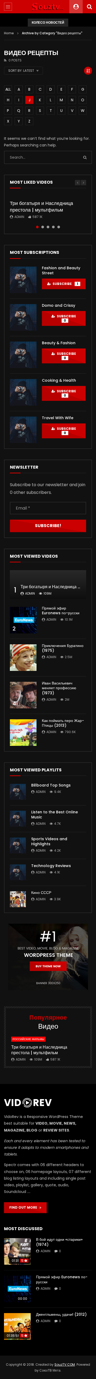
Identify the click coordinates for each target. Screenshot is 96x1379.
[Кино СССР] (18, 899)
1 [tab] (37, 227)
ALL (8, 89)
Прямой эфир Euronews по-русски (60, 611)
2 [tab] (42, 227)
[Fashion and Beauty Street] (23, 280)
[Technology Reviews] (18, 872)
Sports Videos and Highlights (49, 841)
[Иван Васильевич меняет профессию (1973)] (23, 695)
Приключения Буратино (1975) (62, 648)
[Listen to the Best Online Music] (18, 819)
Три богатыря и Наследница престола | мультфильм (41, 206)
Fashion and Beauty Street (61, 270)
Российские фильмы (28, 1039)
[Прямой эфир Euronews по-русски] (23, 620)
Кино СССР (41, 892)
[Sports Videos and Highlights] (18, 846)
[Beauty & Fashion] (23, 355)
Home (9, 33)
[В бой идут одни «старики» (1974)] (17, 1251)
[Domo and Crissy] (23, 317)
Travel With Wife (57, 418)
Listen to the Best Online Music (54, 814)
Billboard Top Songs (51, 785)
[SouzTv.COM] (48, 7)
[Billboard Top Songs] (18, 792)
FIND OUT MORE (24, 1207)
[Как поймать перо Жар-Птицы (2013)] (23, 732)
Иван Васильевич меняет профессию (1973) (59, 688)
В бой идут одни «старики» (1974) (59, 1242)
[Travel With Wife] (23, 430)
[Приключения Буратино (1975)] (23, 657)
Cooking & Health (59, 380)
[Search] (89, 6)
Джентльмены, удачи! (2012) (61, 1314)
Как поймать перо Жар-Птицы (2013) (63, 723)
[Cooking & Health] (23, 392)
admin (19, 217)
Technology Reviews (51, 865)
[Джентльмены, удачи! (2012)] (17, 1326)
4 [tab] (53, 227)
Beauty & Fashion (58, 343)
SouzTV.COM (64, 1364)
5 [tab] (58, 227)
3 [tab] (48, 227)
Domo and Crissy (58, 305)
